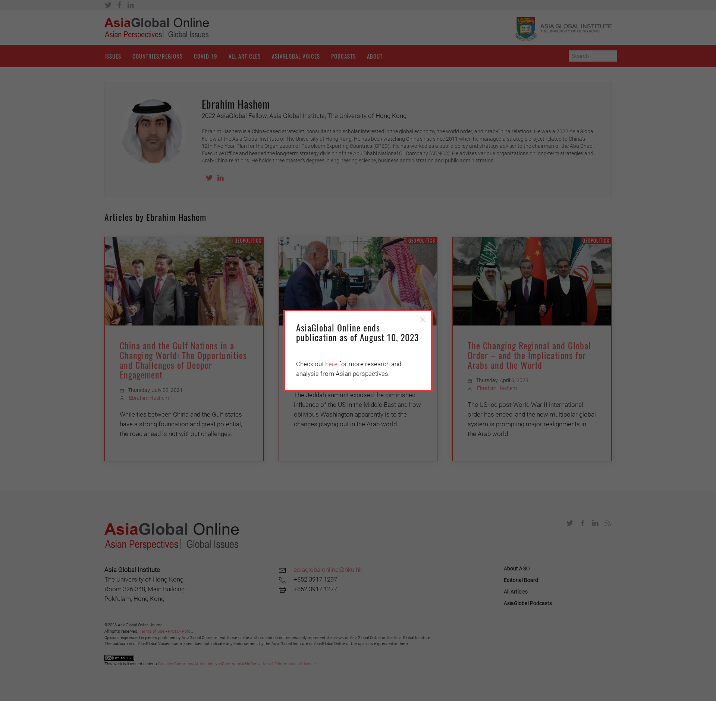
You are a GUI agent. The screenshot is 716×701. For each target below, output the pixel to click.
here (331, 364)
